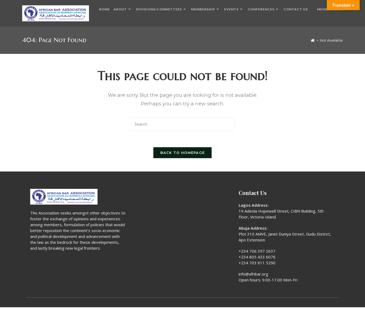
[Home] (313, 40)
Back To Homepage (182, 152)
